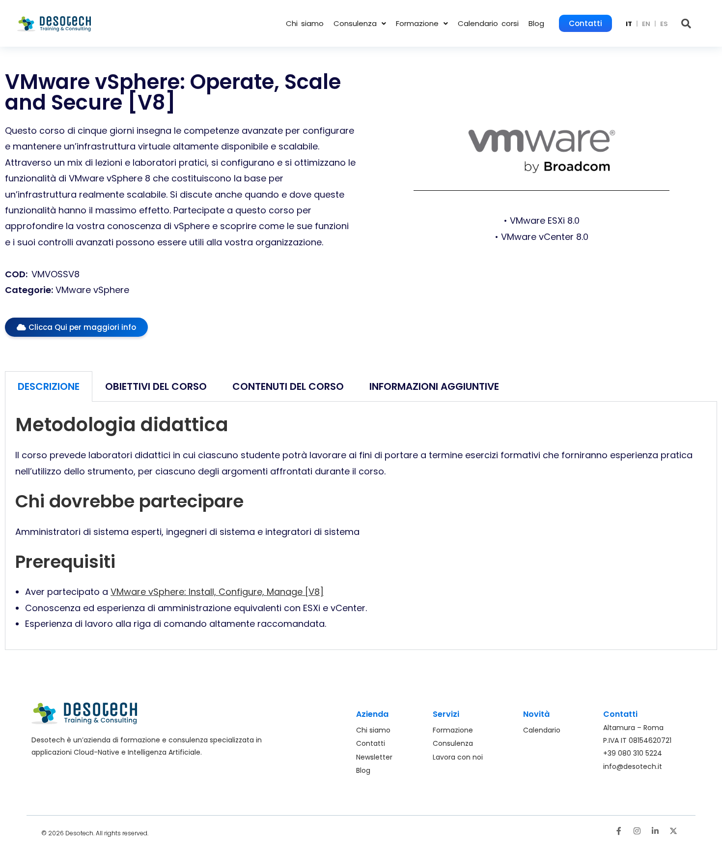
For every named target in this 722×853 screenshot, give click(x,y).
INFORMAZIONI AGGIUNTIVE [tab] (434, 386)
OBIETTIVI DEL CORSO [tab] (156, 386)
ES (664, 24)
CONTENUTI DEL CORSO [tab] (288, 386)
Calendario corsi (488, 23)
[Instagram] (637, 831)
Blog (536, 23)
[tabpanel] (361, 525)
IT (629, 24)
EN (646, 24)
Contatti (585, 23)
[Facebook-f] (619, 831)
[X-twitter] (673, 831)
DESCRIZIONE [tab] (49, 386)
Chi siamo (305, 23)
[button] (360, 23)
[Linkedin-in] (655, 831)
